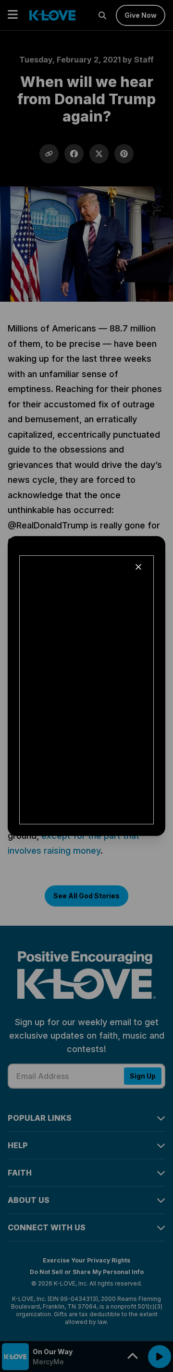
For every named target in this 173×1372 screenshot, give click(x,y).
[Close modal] (138, 567)
